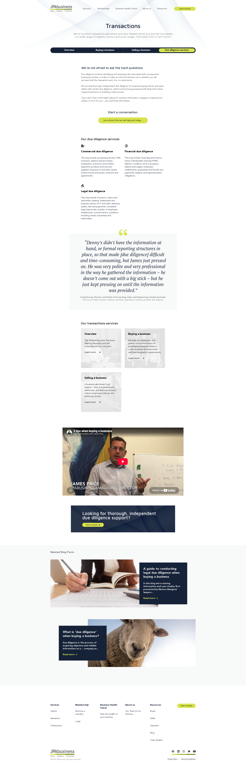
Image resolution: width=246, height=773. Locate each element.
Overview (69, 50)
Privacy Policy (172, 759)
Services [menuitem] (54, 705)
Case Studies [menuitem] (156, 740)
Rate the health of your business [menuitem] (108, 715)
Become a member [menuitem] (80, 712)
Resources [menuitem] (155, 705)
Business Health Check (126, 9)
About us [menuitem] (130, 705)
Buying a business (105, 50)
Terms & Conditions (188, 759)
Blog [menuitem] (152, 733)
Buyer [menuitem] (153, 711)
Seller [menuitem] (152, 718)
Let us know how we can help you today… (123, 120)
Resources (162, 9)
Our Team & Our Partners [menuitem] (133, 712)
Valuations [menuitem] (55, 718)
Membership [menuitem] (82, 705)
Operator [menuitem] (154, 726)
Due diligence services (177, 50)
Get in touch (185, 9)
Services (87, 9)
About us (147, 9)
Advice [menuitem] (53, 711)
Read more (149, 598)
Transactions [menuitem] (56, 726)
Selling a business (141, 50)
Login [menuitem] (78, 721)
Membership (103, 9)
